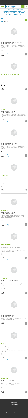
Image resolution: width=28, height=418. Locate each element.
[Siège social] (2, 50)
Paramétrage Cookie (14, 404)
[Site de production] (4, 186)
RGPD (14, 408)
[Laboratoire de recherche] (4, 85)
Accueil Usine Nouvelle (6, 0)
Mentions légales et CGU (14, 406)
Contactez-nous (14, 402)
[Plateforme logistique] (4, 289)
